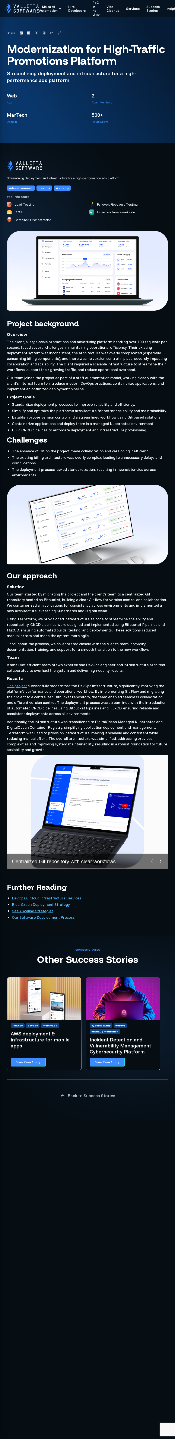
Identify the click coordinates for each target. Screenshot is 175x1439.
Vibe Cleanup (112, 9)
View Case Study (28, 1062)
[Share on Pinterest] (44, 33)
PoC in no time (96, 8)
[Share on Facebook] (29, 33)
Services (133, 8)
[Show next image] (160, 861)
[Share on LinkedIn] (21, 33)
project (21, 685)
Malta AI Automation (48, 9)
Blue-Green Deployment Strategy (41, 904)
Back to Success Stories (91, 1095)
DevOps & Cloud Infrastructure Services (46, 898)
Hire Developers (77, 9)
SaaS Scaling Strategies (32, 910)
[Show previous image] (152, 861)
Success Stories (153, 9)
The (11, 685)
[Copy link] (60, 33)
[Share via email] (52, 33)
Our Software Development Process (43, 917)
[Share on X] (36, 33)
